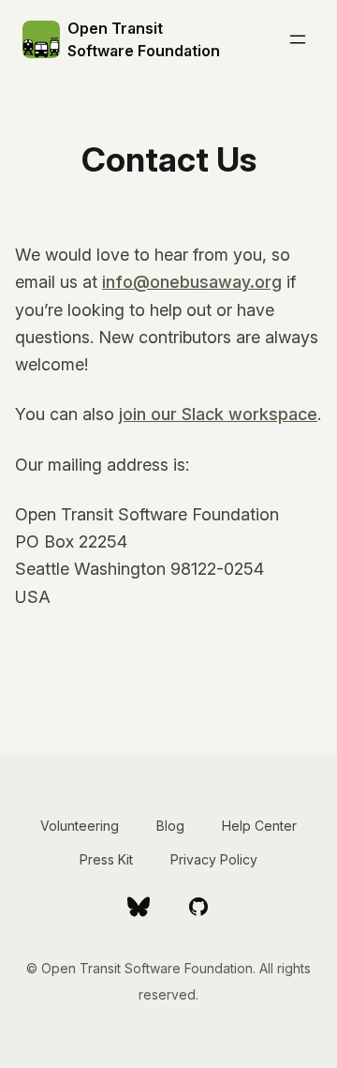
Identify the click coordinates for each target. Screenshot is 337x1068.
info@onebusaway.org (192, 282)
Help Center (259, 826)
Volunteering (79, 826)
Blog (170, 826)
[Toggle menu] (298, 39)
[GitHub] (198, 906)
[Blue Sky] (138, 906)
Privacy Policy (213, 859)
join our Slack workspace (218, 414)
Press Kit (106, 859)
